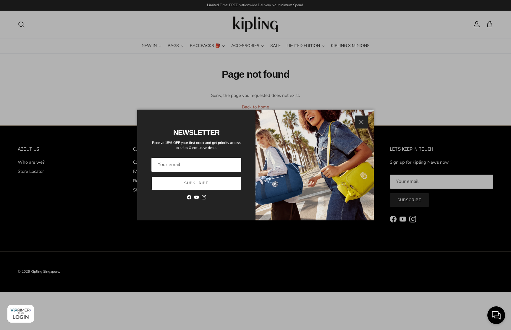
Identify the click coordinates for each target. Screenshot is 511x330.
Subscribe (196, 183)
